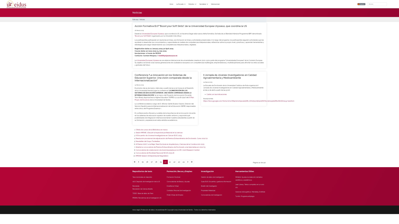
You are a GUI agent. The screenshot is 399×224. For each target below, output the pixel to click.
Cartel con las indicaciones (217, 94)
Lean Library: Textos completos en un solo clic (249, 186)
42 (174, 162)
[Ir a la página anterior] (138, 162)
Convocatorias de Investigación (211, 195)
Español (361, 4)
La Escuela (179, 4)
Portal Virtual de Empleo (175, 195)
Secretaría (202, 4)
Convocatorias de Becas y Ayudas (178, 181)
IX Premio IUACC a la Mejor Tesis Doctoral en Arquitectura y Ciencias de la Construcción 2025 (170, 144)
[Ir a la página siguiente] (188, 162)
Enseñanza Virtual (173, 186)
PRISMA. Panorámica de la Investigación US (146, 198)
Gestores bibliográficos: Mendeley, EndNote (250, 192)
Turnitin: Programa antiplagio (244, 196)
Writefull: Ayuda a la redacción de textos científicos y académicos (248, 178)
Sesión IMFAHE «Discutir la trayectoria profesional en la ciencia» (159, 133)
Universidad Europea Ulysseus (153, 34)
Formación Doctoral (173, 177)
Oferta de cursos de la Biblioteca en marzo (152, 130)
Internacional (215, 4)
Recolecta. (136, 186)
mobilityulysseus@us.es (167, 56)
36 (147, 162)
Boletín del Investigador (209, 186)
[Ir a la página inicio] (134, 162)
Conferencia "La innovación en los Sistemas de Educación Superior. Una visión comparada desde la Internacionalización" (163, 78)
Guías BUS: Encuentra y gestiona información (216, 181)
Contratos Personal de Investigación (179, 190)
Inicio (171, 4)
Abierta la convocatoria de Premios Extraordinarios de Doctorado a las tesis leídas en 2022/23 (170, 147)
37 (152, 162)
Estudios (191, 4)
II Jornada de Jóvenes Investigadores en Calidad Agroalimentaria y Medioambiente (230, 76)
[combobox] (377, 4)
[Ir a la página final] (192, 162)
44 (184, 162)
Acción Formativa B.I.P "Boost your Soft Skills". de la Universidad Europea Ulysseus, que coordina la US (191, 26)
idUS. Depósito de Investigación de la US (146, 181)
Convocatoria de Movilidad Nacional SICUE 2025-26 (155, 153)
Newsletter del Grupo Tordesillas (148, 141)
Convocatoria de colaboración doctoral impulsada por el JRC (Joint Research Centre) (168, 150)
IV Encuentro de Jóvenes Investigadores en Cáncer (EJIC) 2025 (159, 135)
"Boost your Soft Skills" (143, 36)
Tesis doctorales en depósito (142, 177)
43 (179, 162)
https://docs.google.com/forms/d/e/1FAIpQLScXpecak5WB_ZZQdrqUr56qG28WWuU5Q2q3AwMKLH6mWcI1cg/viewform (248, 101)
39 (161, 162)
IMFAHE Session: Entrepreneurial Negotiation (152, 156)
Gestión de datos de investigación (212, 177)
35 (143, 162)
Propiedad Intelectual (208, 190)
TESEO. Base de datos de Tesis (142, 193)
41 (170, 162)
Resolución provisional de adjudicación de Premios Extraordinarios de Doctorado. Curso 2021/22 (172, 138)
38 (156, 162)
